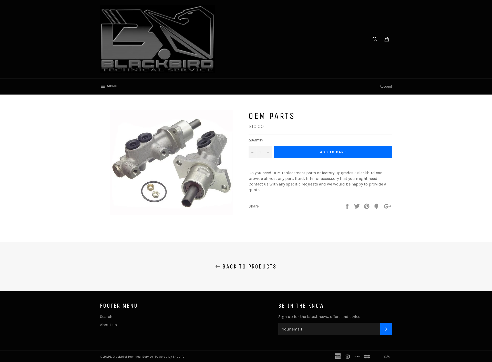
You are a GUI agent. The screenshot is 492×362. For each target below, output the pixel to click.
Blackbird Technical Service (133, 356)
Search (106, 316)
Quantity (256, 140)
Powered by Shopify (169, 356)
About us (108, 324)
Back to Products (248, 266)
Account (386, 86)
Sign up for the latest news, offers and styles (319, 316)
